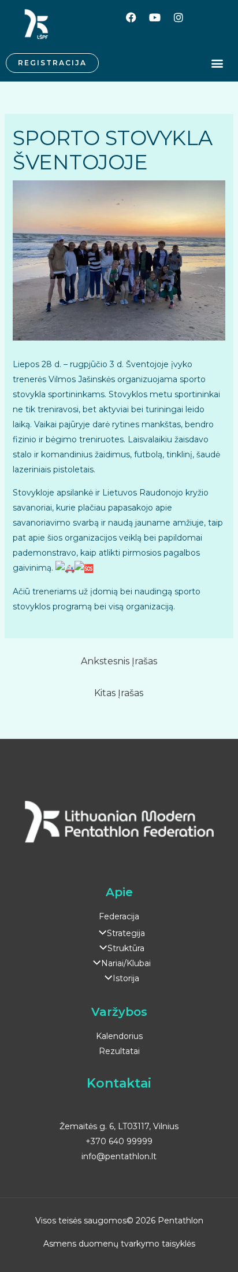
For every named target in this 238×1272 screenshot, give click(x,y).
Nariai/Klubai (125, 963)
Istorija (126, 978)
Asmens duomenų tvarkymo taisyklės (119, 1243)
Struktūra (125, 948)
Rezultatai (119, 1051)
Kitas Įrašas (118, 692)
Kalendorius (119, 1036)
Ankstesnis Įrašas (119, 661)
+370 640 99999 (119, 1141)
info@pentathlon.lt (119, 1156)
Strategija (125, 933)
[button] (216, 63)
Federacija (119, 916)
